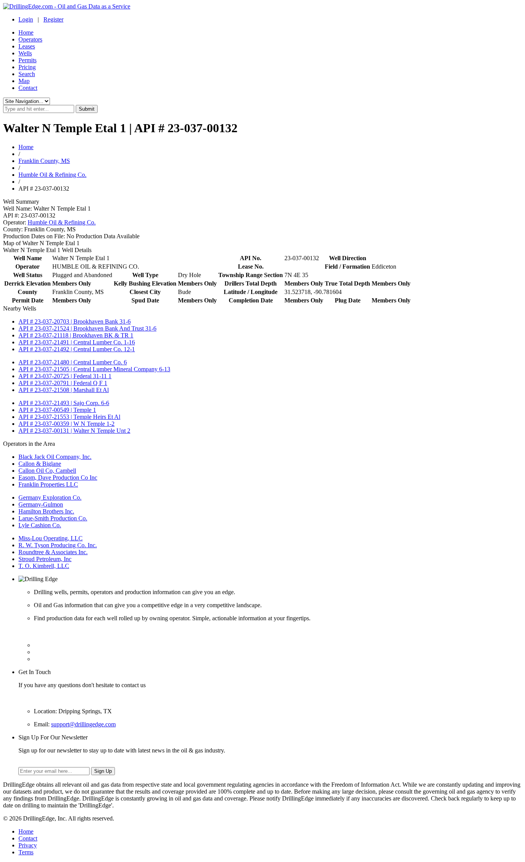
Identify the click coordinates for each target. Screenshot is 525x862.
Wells (25, 53)
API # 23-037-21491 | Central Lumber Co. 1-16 (76, 342)
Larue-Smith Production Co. (52, 518)
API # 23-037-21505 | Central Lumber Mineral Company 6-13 (94, 369)
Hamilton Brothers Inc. (46, 511)
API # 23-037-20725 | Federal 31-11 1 (64, 376)
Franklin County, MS (44, 161)
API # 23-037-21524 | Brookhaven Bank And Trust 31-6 (87, 328)
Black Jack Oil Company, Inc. (54, 456)
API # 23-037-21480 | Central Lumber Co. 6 (72, 362)
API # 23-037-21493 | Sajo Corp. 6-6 (63, 403)
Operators (30, 39)
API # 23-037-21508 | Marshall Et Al (63, 390)
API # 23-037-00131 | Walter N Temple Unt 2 (74, 430)
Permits (27, 60)
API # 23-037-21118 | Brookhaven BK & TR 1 (75, 335)
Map (24, 81)
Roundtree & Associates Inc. (53, 552)
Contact (27, 88)
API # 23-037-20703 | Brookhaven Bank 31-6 (74, 321)
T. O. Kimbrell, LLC (43, 566)
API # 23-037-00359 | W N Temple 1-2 (66, 423)
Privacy (27, 845)
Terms (25, 852)
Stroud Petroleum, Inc (44, 559)
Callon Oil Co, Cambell (47, 470)
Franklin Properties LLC (48, 484)
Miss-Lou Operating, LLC (50, 538)
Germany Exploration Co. (49, 497)
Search (26, 74)
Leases (26, 46)
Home (25, 32)
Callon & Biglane (39, 463)
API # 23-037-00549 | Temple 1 (57, 410)
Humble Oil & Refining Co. (52, 174)
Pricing (27, 67)
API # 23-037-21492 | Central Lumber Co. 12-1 (76, 349)
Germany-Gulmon (40, 504)
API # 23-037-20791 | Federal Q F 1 (62, 383)
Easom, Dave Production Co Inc (57, 477)
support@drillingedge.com (83, 724)
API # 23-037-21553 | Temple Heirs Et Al (69, 417)
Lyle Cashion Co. (39, 525)
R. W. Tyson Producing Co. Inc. (57, 545)
